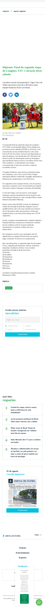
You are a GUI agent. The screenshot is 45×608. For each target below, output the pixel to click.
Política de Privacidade (24, 590)
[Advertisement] (22, 39)
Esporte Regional (20, 11)
